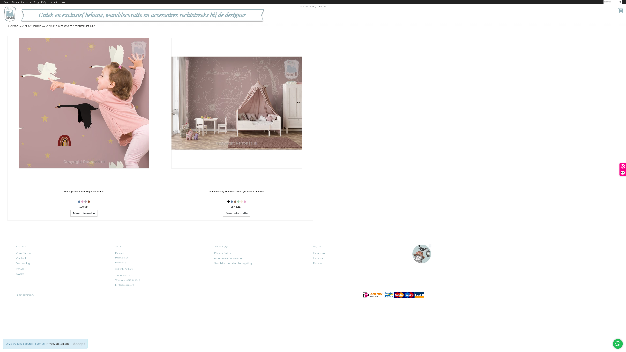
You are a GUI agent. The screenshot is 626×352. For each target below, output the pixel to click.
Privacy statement (57, 343)
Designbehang (33, 26)
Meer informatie (84, 213)
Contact (52, 2)
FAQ (43, 2)
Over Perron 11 (25, 253)
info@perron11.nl (126, 285)
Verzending (23, 263)
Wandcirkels (49, 26)
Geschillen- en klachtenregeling (233, 263)
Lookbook (65, 2)
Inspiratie (26, 2)
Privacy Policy (222, 253)
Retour (20, 268)
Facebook (319, 253)
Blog (36, 2)
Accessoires (65, 26)
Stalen (15, 2)
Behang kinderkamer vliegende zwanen (84, 191)
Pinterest (318, 263)
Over (6, 2)
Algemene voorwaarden (228, 258)
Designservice (81, 26)
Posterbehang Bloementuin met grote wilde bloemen (236, 191)
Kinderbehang (15, 26)
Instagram (319, 258)
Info (92, 26)
